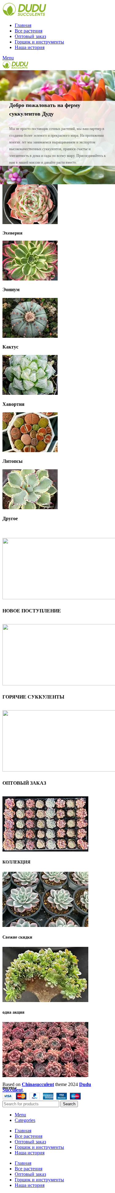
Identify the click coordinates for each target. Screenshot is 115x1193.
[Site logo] (24, 14)
